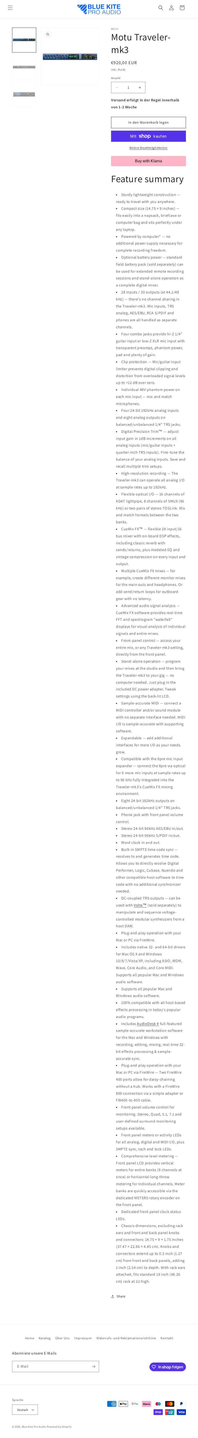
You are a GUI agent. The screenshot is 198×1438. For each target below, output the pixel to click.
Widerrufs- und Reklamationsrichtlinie (126, 1338)
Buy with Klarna (148, 161)
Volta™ (140, 905)
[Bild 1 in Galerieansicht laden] (24, 40)
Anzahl (115, 78)
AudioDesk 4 (148, 1023)
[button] (10, 7)
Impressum (83, 1338)
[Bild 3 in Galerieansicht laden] (24, 94)
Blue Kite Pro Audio (34, 1426)
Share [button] (121, 1296)
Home (29, 1338)
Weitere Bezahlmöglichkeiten (148, 148)
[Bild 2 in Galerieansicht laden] (24, 67)
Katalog (45, 1338)
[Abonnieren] (93, 1366)
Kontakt (167, 1338)
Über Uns (62, 1338)
